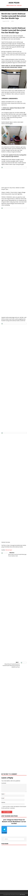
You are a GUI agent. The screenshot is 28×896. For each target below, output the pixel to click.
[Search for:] (14, 839)
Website (3, 802)
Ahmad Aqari (9, 550)
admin (12, 21)
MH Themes (22, 894)
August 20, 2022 (6, 21)
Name (3, 794)
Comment (3, 783)
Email (2, 798)
